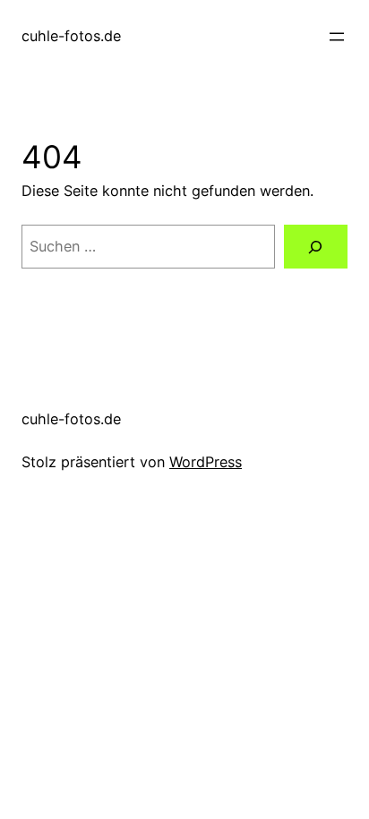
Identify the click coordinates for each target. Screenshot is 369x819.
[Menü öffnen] (337, 36)
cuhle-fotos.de (71, 36)
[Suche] (316, 247)
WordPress (205, 462)
